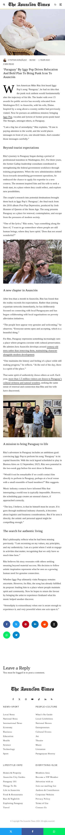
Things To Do (10, 786)
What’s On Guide (44, 714)
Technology (9, 749)
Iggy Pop (7, 117)
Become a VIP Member (47, 777)
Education (8, 736)
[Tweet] (16, 624)
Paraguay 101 (10, 781)
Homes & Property (12, 773)
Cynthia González (17, 60)
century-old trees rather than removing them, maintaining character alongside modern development (30, 350)
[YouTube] (32, 699)
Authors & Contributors (47, 790)
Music (33, 60)
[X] (19, 699)
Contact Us (41, 807)
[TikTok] (39, 699)
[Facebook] (13, 699)
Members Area (43, 773)
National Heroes (44, 723)
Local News (9, 714)
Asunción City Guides (14, 777)
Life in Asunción (11, 790)
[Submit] (44, 624)
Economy (7, 727)
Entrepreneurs (43, 727)
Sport (6, 753)
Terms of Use (42, 803)
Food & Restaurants (13, 794)
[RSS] (52, 699)
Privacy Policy (43, 799)
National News (10, 719)
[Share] (6, 624)
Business (7, 732)
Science (7, 745)
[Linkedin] (45, 699)
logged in (20, 672)
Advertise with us (44, 781)
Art (37, 736)
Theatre (39, 740)
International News (12, 723)
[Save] (54, 624)
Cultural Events (43, 732)
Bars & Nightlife (11, 799)
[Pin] (25, 624)
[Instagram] (26, 699)
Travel (6, 807)
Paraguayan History (45, 753)
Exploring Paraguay (13, 803)
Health (6, 740)
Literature (41, 749)
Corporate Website (45, 794)
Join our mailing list (46, 786)
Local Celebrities (44, 719)
